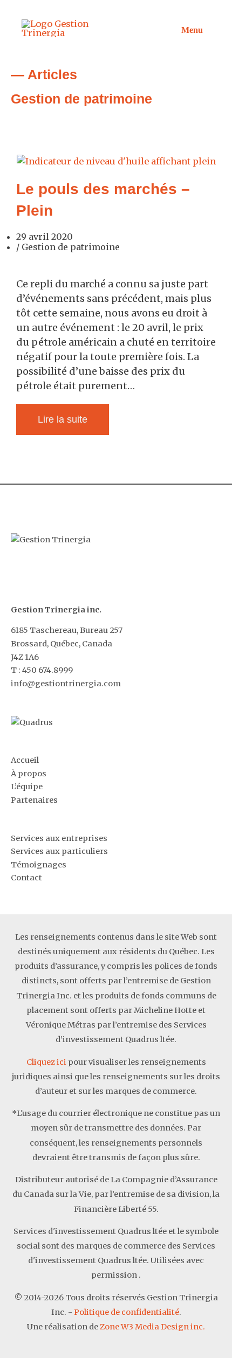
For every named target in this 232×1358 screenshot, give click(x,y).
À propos (28, 773)
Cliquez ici (46, 1062)
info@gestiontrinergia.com (66, 683)
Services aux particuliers (59, 851)
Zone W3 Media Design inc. (152, 1327)
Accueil (25, 760)
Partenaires (34, 800)
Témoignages (38, 865)
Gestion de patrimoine (71, 247)
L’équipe (27, 786)
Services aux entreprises (59, 838)
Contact (26, 878)
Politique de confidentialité (126, 1312)
